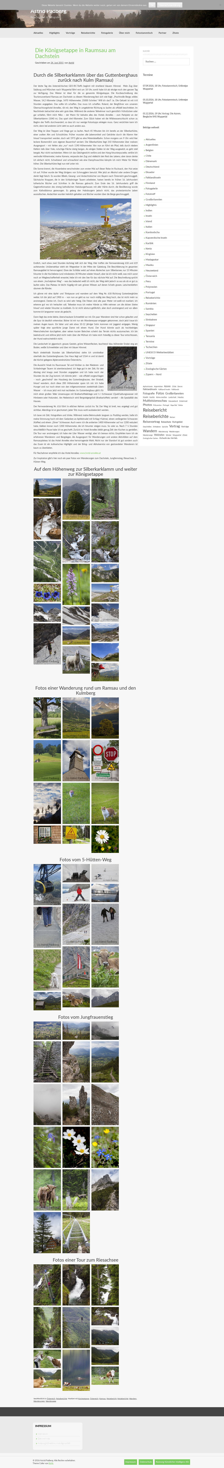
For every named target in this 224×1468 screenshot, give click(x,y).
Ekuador (150, 172)
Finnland (150, 183)
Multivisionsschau (155, 400)
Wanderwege (51, 1401)
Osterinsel (183, 401)
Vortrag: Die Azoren (171, 114)
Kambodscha (153, 232)
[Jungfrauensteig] (47, 1031)
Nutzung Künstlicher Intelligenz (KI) (54, 1443)
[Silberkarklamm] (47, 519)
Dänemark (151, 161)
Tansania (150, 336)
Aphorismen (148, 386)
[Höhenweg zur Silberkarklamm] (47, 488)
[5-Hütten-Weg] (76, 967)
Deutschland (152, 167)
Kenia (149, 248)
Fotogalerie (107, 33)
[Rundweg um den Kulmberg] (105, 718)
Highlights (54, 33)
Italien (149, 227)
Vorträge (70, 33)
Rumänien (151, 303)
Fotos (160, 393)
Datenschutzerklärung (169, 5)
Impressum (43, 1434)
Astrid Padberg (48, 11)
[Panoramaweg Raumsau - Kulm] (47, 718)
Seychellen (151, 314)
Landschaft (172, 397)
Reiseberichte (88, 33)
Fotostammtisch (144, 33)
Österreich (51, 1399)
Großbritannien (154, 199)
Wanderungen (39, 1401)
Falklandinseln (153, 177)
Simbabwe (151, 319)
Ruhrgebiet (177, 422)
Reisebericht (112, 1399)
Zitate (175, 33)
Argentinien (152, 145)
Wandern (133, 1399)
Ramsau (102, 1399)
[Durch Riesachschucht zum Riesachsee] (47, 1285)
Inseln (149, 216)
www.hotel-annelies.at (90, 453)
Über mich (124, 33)
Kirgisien (150, 254)
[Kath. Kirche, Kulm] (76, 761)
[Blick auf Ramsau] (76, 718)
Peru (148, 281)
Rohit (51, 1463)
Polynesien (151, 287)
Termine (150, 341)
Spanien (150, 330)
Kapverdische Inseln (156, 238)
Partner (162, 33)
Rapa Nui (174, 405)
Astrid (71, 63)
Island (149, 221)
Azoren (167, 386)
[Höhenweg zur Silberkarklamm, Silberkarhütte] (47, 562)
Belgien (149, 150)
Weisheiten (159, 435)
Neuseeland (152, 270)
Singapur (150, 325)
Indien (149, 210)
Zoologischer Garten (150, 438)
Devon (180, 386)
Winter (168, 435)
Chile (148, 156)
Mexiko (150, 265)
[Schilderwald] (105, 761)
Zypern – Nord (153, 374)
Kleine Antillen (161, 397)
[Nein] (220, 4)
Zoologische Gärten (156, 369)
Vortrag (174, 426)
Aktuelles (38, 33)
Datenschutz (44, 1439)
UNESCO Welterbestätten (160, 352)
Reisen (172, 417)
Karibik (149, 243)
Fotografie (149, 393)
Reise (180, 405)
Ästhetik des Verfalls (168, 438)
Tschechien (151, 347)
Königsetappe (83, 1399)
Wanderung (163, 431)
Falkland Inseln (164, 389)
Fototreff (150, 194)
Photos (147, 405)
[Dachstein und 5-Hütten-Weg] (47, 885)
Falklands (175, 389)
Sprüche (165, 427)
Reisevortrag (151, 421)
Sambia (149, 309)
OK (152, 5)
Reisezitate (166, 422)
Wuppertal (177, 435)
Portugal (150, 292)
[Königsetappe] (76, 542)
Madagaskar (152, 259)
